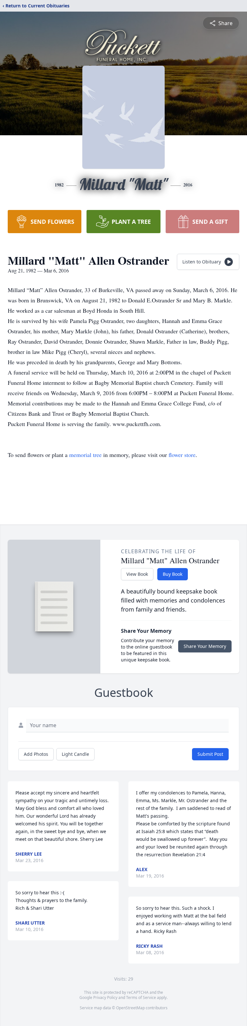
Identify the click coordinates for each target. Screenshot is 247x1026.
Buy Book (172, 574)
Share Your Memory (205, 646)
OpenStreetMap (130, 1008)
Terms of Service (141, 997)
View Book (137, 574)
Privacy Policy (105, 997)
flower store (182, 455)
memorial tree (85, 455)
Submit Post (210, 754)
